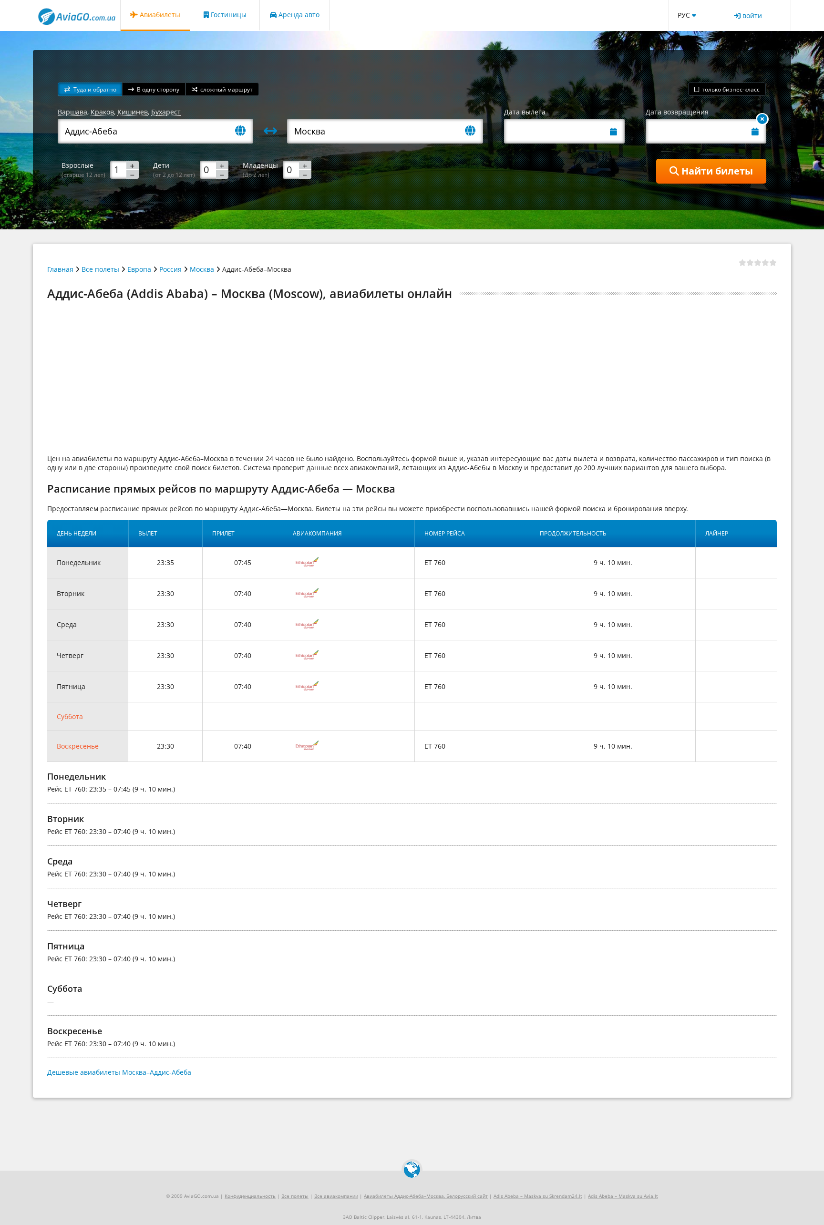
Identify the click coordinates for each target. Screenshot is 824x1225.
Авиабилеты (159, 14)
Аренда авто (298, 14)
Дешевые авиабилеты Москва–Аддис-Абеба (119, 1072)
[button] (90, 89)
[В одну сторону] (762, 119)
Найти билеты (716, 171)
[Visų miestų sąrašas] (244, 131)
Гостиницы (228, 14)
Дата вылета (525, 111)
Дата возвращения (677, 111)
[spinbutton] (124, 169)
